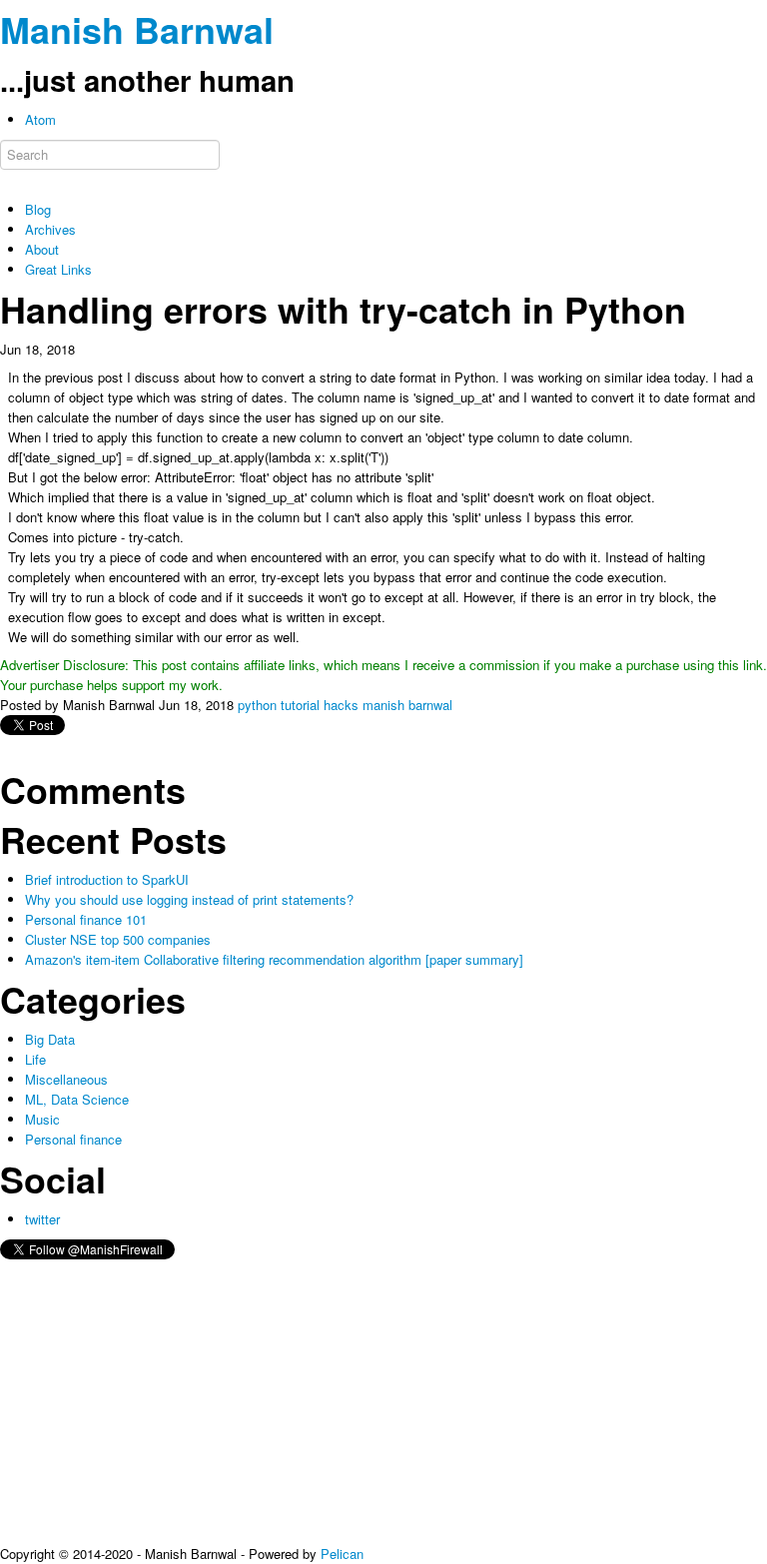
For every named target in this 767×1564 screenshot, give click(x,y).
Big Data (50, 1039)
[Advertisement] (383, 1404)
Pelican (342, 1553)
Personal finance (73, 1139)
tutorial (300, 704)
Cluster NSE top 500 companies (118, 939)
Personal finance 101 (86, 919)
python (257, 704)
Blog (38, 209)
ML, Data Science (77, 1099)
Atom (40, 119)
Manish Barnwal (137, 29)
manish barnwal (407, 704)
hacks (341, 704)
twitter (42, 1218)
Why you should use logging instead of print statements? (189, 899)
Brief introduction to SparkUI (107, 879)
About (42, 249)
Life (35, 1059)
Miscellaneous (66, 1079)
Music (42, 1119)
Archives (50, 229)
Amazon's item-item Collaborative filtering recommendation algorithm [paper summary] (274, 959)
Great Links (58, 269)
